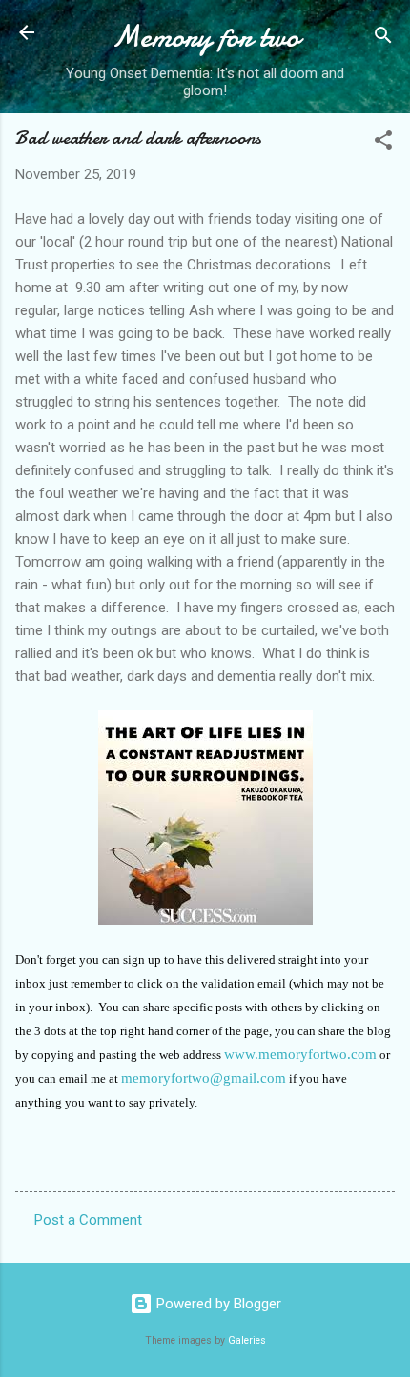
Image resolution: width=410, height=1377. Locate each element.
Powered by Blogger (217, 1303)
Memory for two (205, 36)
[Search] (383, 39)
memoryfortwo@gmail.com (203, 1078)
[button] (383, 143)
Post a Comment (88, 1219)
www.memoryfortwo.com (300, 1054)
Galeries (247, 1340)
